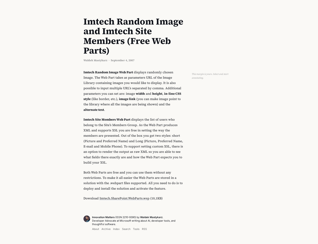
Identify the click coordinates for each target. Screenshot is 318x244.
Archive (106, 229)
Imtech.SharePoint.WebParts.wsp (124, 198)
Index (116, 229)
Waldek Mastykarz (95, 60)
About (95, 229)
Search (126, 229)
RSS (144, 229)
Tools (136, 229)
